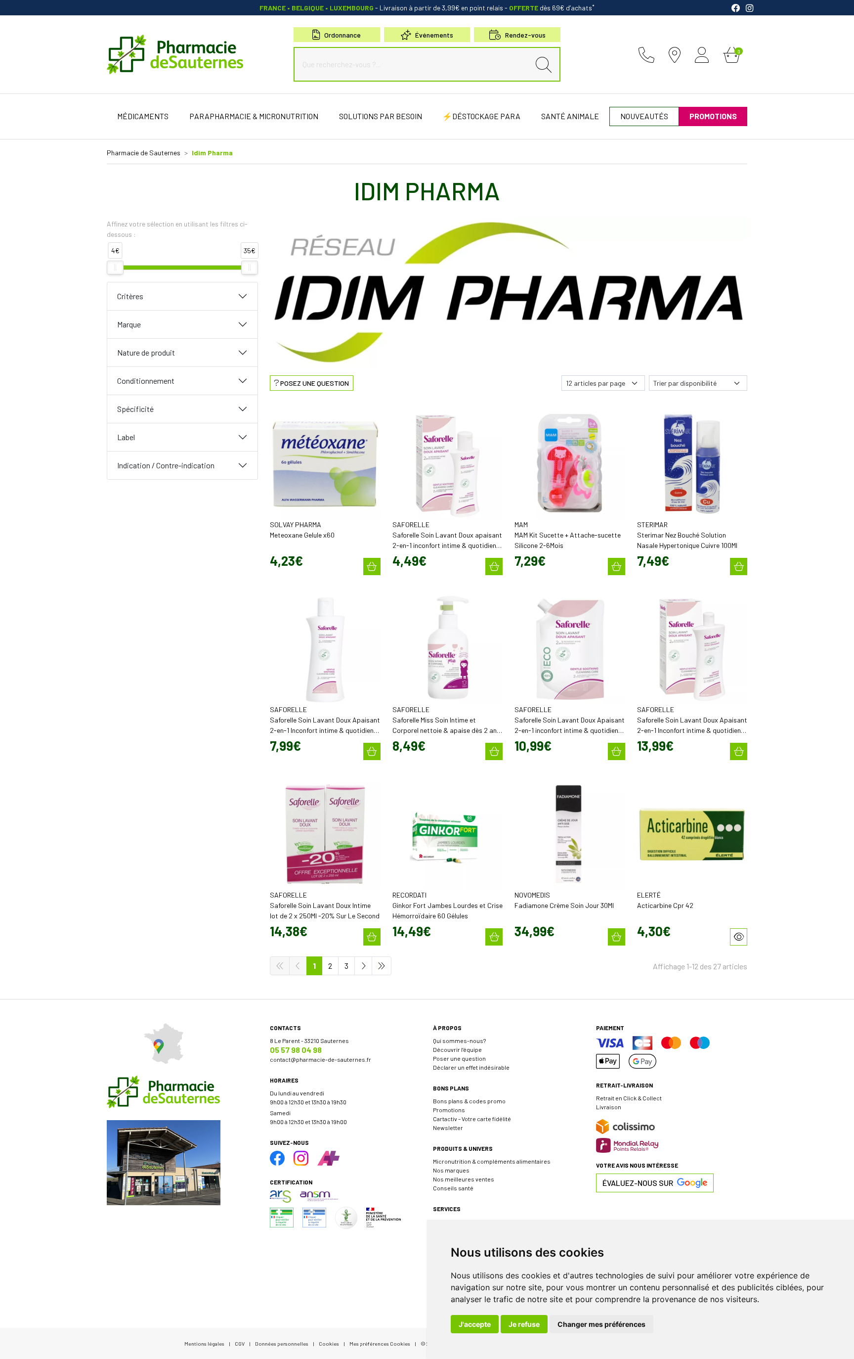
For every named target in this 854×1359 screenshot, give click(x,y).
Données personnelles (281, 1343)
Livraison (608, 1106)
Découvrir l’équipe (457, 1049)
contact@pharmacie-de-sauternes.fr (320, 1059)
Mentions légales (204, 1343)
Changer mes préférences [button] (601, 1324)
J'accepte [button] (475, 1324)
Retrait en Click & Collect (629, 1097)
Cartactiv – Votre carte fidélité (472, 1118)
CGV (240, 1343)
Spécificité (135, 408)
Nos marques (451, 1170)
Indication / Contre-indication (165, 465)
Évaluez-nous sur (637, 1182)
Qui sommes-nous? (459, 1040)
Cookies (329, 1343)
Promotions (449, 1109)
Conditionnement (145, 380)
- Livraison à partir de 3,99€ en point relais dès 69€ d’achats (427, 7)
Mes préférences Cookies (379, 1343)
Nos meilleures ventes (463, 1179)
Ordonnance (342, 35)
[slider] (115, 267)
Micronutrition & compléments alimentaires (492, 1161)
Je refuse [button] (524, 1324)
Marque (129, 324)
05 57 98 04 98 (296, 1049)
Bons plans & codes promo (469, 1100)
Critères (130, 296)
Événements (434, 35)
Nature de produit (146, 352)
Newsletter (448, 1127)
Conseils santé (453, 1187)
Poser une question (459, 1058)
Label (126, 437)
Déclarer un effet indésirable (471, 1067)
